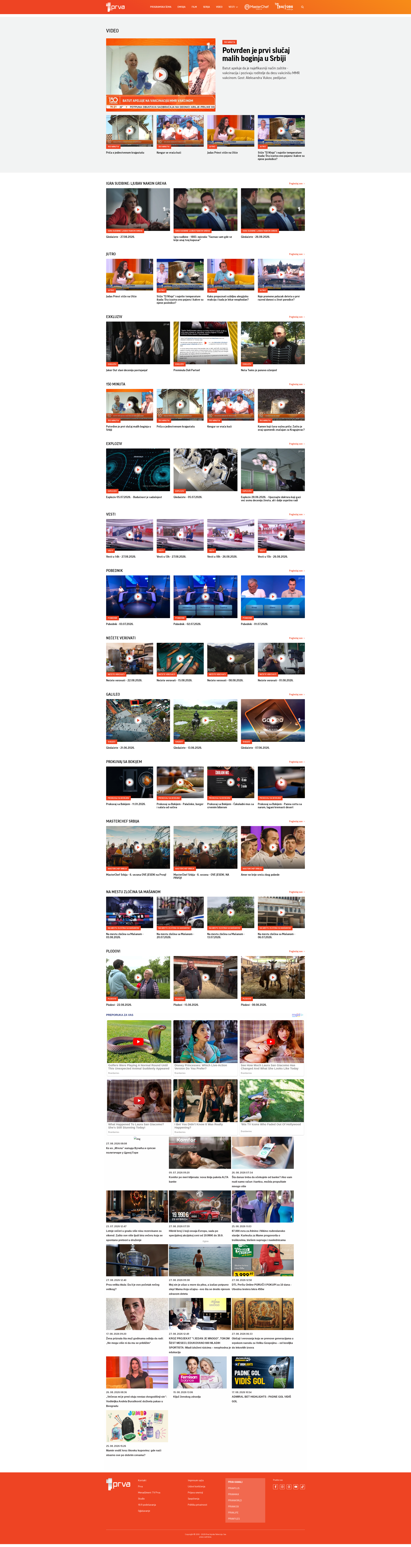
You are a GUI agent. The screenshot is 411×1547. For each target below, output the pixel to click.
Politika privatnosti (197, 1505)
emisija (181, 7)
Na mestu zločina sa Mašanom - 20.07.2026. (175, 936)
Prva (140, 1486)
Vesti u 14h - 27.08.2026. (121, 556)
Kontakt (142, 1480)
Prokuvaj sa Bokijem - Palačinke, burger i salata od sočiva (180, 806)
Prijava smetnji (195, 1492)
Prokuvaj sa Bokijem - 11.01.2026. (126, 804)
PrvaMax (233, 1494)
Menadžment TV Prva (149, 1492)
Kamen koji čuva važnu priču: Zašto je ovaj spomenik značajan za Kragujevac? (281, 428)
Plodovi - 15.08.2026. (186, 1004)
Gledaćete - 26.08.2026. (255, 236)
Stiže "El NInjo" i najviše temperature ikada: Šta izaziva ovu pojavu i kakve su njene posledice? (281, 155)
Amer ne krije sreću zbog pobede (260, 874)
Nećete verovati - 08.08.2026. (225, 680)
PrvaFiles (234, 1518)
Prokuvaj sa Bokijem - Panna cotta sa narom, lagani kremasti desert (280, 806)
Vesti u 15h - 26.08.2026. (273, 556)
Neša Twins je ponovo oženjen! (259, 370)
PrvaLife (233, 1512)
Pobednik (112, 618)
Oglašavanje (144, 1511)
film (194, 7)
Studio (141, 1498)
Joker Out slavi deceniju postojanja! (126, 370)
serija (206, 7)
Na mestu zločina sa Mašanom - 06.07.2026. (276, 936)
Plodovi (112, 998)
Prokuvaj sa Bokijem (118, 798)
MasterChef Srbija (117, 868)
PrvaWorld (235, 1500)
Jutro (212, 146)
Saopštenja (193, 1498)
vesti (232, 7)
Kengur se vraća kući (169, 152)
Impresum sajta (196, 1480)
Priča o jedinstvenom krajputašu (125, 152)
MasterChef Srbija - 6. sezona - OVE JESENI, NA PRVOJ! (201, 876)
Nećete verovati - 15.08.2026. (174, 680)
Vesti (110, 550)
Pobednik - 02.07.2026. (187, 624)
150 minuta (229, 42)
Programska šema (160, 7)
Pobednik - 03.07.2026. (120, 624)
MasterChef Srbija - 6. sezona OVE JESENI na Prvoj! (136, 874)
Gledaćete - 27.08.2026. (120, 236)
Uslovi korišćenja (196, 1486)
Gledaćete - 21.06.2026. (120, 747)
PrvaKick (233, 1506)
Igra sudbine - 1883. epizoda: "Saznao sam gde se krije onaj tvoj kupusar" (203, 238)
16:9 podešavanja (147, 1505)
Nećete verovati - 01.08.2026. (275, 680)
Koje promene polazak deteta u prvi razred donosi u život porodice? (279, 298)
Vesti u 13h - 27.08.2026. (171, 556)
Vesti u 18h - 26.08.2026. (222, 556)
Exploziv (112, 491)
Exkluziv (112, 364)
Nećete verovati (116, 674)
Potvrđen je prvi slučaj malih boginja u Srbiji (256, 54)
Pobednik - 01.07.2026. (254, 624)
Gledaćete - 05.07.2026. (188, 497)
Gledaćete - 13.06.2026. (188, 747)
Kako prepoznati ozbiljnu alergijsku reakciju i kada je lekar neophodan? (228, 298)
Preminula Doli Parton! (187, 370)
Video (219, 7)
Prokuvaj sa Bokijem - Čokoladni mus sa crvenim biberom (230, 806)
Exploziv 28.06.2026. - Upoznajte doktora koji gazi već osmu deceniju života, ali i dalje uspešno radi (271, 499)
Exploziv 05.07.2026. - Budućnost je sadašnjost (134, 497)
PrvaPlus (233, 1488)
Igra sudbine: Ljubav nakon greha (125, 230)
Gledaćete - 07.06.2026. (255, 747)
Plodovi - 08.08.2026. (254, 1004)
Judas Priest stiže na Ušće (222, 152)
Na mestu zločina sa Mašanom (123, 928)
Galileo (111, 741)
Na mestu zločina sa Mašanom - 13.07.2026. (226, 936)
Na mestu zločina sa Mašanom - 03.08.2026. (125, 936)
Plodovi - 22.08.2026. (119, 1004)
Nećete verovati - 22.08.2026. (124, 680)
